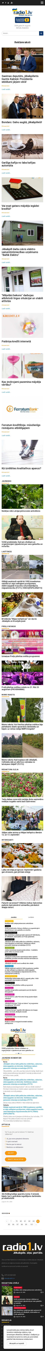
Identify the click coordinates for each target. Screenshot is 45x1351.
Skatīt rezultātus (15, 1159)
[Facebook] (6, 3)
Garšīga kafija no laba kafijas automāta (18, 164)
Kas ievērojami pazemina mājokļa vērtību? (21, 383)
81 (25, 1221)
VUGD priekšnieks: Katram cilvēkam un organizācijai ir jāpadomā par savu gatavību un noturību (22, 544)
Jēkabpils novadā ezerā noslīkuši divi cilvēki (19, 963)
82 (29, 1221)
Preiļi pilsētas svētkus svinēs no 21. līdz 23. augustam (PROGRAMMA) (20, 688)
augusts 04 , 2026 (7, 1201)
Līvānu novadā (10, 1014)
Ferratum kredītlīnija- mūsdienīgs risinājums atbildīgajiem (21, 426)
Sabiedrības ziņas (11, 932)
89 (26, 1224)
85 (9, 1224)
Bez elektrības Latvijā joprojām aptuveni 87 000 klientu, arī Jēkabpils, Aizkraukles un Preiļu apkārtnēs (22, 936)
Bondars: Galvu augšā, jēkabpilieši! (22, 122)
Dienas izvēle (10, 939)
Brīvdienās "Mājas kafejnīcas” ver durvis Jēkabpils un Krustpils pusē (19, 620)
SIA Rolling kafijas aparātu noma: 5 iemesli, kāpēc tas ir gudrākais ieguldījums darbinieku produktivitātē (21, 1196)
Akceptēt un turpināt (16, 1343)
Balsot (11, 1153)
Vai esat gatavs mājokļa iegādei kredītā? (20, 207)
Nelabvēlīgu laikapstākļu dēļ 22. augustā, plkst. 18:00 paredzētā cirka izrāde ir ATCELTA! (21, 979)
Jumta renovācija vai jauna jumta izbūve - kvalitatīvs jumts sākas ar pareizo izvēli (21, 951)
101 (31, 1224)
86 (13, 1224)
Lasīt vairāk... (6, 89)
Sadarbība (7, 1325)
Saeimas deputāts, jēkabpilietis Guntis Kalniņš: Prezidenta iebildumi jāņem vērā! (20, 79)
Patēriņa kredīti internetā (16, 341)
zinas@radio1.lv (9, 1278)
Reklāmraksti (10, 947)
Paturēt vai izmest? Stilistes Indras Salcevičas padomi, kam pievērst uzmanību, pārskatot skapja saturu (22, 905)
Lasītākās (31, 917)
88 (22, 1224)
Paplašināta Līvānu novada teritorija (16, 1017)
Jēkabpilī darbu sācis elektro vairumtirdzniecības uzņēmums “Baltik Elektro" (20, 252)
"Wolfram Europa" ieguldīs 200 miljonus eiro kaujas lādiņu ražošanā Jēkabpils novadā (21, 1011)
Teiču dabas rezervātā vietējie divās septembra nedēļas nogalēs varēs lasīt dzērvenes (22, 800)
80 (21, 1221)
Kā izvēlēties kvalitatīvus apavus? (21, 468)
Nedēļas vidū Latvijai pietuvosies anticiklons (21, 511)
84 (38, 1221)
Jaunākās (14, 917)
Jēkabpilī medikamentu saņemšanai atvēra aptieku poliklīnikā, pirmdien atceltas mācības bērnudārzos (21, 957)
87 (17, 1224)
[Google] (8, 3)
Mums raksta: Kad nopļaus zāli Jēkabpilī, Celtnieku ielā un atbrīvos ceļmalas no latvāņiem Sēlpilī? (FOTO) (19, 762)
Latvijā (8, 926)
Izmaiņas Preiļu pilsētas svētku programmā (21, 656)
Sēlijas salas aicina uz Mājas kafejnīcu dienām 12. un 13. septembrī (22, 833)
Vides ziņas (9, 921)
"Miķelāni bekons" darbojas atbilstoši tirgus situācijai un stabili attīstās (22, 298)
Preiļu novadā (10, 982)
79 (16, 1221)
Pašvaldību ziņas (11, 1007)
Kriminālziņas (10, 1019)
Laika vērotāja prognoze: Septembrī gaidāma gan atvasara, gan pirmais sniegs (21, 871)
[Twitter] (3, 3)
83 (34, 1221)
